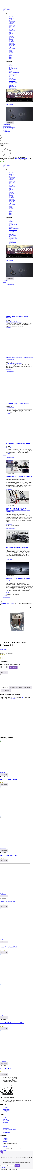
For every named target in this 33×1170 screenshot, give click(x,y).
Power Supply (12, 81)
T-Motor (11, 51)
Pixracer (11, 39)
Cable (10, 83)
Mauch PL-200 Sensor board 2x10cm (12, 1023)
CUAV (11, 19)
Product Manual (10, 371)
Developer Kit (12, 88)
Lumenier (11, 34)
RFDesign (11, 41)
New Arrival (9, 104)
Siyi (10, 47)
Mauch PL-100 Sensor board (9, 855)
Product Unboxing (10, 528)
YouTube (13, 698)
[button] (30, 608)
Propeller (11, 78)
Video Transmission (14, 72)
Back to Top (3, 1150)
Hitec (10, 27)
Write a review (3, 649)
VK (10, 54)
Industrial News (10, 284)
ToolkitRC (11, 52)
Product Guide (17, 322)
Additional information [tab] (16, 687)
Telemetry (11, 71)
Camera (11, 76)
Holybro (11, 23)
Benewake (11, 18)
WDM (10, 55)
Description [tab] (5, 687)
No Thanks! (3, 1168)
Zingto (10, 57)
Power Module (12, 79)
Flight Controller (13, 68)
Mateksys (11, 37)
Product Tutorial (10, 457)
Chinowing (12, 21)
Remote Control (13, 74)
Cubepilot (11, 22)
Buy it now (4, 672)
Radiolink (11, 43)
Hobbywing (12, 25)
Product (5, 603)
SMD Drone (12, 48)
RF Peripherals (12, 86)
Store (22, 697)
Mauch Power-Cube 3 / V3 (8, 947)
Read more (8, 327)
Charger (11, 85)
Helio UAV (12, 30)
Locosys (11, 33)
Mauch (11, 36)
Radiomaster (12, 44)
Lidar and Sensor (13, 82)
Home (1, 603)
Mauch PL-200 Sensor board (9, 1069)
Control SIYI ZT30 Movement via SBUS (19, 476)
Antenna (11, 64)
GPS (10, 70)
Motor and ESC (13, 75)
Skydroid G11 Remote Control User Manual (17, 403)
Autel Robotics (12, 16)
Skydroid (11, 46)
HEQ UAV (12, 26)
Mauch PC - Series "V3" (8, 901)
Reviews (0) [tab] (27, 687)
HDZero (11, 29)
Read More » (9, 489)
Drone (10, 67)
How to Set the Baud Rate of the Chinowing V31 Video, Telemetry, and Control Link (18, 509)
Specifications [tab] (5, 690)
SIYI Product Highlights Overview (17, 547)
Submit (17, 1165)
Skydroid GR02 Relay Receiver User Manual (18, 443)
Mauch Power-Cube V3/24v (8, 779)
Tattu (10, 50)
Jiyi (10, 32)
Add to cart (13, 667)
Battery (11, 65)
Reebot (11, 40)
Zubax (10, 58)
